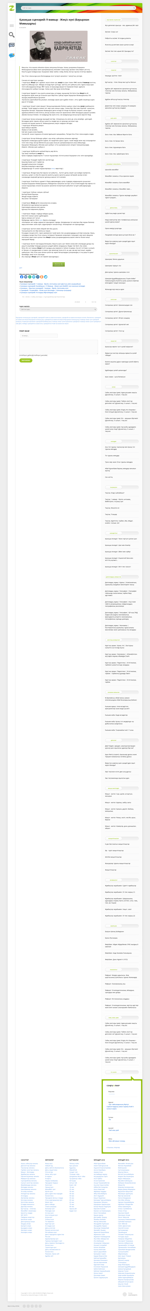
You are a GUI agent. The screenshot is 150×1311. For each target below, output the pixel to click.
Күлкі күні (48, 1185)
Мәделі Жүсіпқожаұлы (126, 1176)
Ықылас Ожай (123, 1284)
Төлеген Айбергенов (125, 1243)
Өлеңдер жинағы (27, 1187)
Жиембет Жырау (100, 1230)
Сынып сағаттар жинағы (30, 1183)
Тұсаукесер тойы (75, 1179)
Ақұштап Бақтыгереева (102, 1168)
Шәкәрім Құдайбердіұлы (127, 1267)
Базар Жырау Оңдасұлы (102, 1206)
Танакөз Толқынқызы (125, 1234)
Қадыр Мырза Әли (100, 1256)
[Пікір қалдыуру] (12, 57)
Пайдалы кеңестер (27, 1217)
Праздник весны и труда (54, 1198)
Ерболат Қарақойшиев (102, 1271)
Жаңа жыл (48, 1163)
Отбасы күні (49, 1219)
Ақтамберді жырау (100, 1174)
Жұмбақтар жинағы (28, 1174)
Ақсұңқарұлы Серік (101, 1176)
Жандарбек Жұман (100, 1226)
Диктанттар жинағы (28, 1166)
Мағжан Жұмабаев (124, 1166)
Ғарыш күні (49, 1187)
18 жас (71, 1187)
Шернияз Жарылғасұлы (126, 1273)
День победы (50, 1204)
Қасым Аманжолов (100, 1262)
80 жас (71, 1206)
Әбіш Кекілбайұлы (100, 1194)
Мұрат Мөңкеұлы (124, 1179)
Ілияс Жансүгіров (124, 1286)
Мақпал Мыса (123, 1172)
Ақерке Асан (98, 1172)
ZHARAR (77, 302)
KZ (23, 297)
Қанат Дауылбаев (100, 1252)
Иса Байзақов (99, 1241)
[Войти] (12, 17)
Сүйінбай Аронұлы (124, 1222)
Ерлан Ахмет (98, 1273)
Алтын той (73, 1183)
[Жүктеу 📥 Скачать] (59, 266)
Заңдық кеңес (26, 1224)
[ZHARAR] (12, 9)
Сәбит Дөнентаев (124, 1226)
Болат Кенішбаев (100, 1213)
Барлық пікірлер (114, 1147)
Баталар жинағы (27, 1200)
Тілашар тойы (74, 1174)
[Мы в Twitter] (32, 1306)
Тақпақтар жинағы (27, 1168)
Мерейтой (73, 1170)
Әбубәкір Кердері (100, 1191)
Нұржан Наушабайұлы (126, 1202)
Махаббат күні (50, 1189)
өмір (41, 220)
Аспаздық (24, 1196)
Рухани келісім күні (52, 1230)
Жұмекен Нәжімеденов (102, 1237)
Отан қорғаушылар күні (53, 1200)
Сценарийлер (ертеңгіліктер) (54, 297)
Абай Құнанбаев (99, 1163)
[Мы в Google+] (36, 1306)
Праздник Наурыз (51, 1183)
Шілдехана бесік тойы (77, 1176)
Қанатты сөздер (26, 1213)
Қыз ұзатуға (73, 1166)
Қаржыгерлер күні (51, 1239)
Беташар (72, 1181)
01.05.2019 (22, 27)
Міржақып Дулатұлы (125, 1194)
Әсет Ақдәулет (99, 1196)
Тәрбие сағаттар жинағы (30, 1170)
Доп (21, 268)
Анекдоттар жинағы (28, 1194)
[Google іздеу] (12, 36)
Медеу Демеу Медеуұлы (126, 1189)
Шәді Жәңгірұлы (124, 1265)
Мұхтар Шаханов (124, 1196)
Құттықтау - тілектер (28, 1209)
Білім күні (48, 1217)
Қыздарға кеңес (26, 1228)
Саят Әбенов (122, 1224)
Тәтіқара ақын (123, 1237)
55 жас (71, 1198)
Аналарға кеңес (26, 1232)
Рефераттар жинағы (28, 1179)
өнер (53, 168)
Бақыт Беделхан (99, 1198)
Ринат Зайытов (123, 1217)
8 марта (48, 1179)
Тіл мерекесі (49, 1222)
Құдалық (72, 1168)
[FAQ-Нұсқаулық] (12, 46)
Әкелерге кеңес (26, 1230)
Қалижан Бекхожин (101, 1260)
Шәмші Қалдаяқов (124, 1269)
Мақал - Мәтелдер (27, 1172)
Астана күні (49, 1213)
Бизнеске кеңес (26, 1219)
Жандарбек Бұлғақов (101, 1224)
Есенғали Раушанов (101, 1267)
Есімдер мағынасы (27, 1204)
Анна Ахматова (99, 1189)
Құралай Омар (99, 1265)
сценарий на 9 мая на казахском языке (56, 323)
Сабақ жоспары (37, 297)
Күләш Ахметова (100, 1249)
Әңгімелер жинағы (27, 1198)
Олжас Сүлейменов (125, 1209)
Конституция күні (51, 1215)
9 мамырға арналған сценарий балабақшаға (36, 321)
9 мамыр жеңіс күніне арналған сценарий (65, 321)
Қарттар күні (49, 1224)
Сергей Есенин (123, 1228)
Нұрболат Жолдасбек (125, 1204)
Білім (27, 297)
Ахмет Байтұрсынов (101, 1166)
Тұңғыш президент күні (53, 1241)
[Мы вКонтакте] (28, 1306)
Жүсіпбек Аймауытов (101, 1239)
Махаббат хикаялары (28, 1211)
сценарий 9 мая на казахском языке (49, 317)
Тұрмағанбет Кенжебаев (127, 1247)
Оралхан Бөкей (123, 1213)
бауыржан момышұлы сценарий (26, 317)
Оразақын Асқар (124, 1215)
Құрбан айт (49, 1256)
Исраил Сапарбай (100, 1245)
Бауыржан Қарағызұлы (102, 1204)
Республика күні (51, 1232)
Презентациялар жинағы (30, 1176)
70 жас (71, 1204)
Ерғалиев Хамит (99, 1275)
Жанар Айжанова (100, 1222)
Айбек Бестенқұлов (101, 1187)
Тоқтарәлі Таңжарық (125, 1241)
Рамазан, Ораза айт (52, 1254)
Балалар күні (49, 1209)
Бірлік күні (49, 1191)
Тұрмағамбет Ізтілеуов (126, 1245)
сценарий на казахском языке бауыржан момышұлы (61, 319)
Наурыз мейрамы (51, 1181)
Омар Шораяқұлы (124, 1206)
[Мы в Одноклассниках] (40, 1306)
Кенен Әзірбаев (99, 1247)
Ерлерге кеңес (26, 1226)
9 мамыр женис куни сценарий (89, 321)
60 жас (71, 1200)
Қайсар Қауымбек (100, 1258)
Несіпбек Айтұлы (124, 1200)
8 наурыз (48, 1176)
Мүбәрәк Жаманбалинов (127, 1183)
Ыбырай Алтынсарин (125, 1282)
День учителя (50, 1228)
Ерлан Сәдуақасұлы (101, 1277)
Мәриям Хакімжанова (126, 1187)
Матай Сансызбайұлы (126, 1174)
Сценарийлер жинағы (29, 1181)
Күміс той (72, 1185)
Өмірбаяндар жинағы (28, 1185)
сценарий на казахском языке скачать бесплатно (78, 317)
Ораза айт (73, 1209)
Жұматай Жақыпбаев (101, 1232)
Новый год (49, 1166)
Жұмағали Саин (99, 1234)
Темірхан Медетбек (125, 1239)
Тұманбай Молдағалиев (126, 1249)
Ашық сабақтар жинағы (29, 1163)
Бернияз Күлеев (99, 1209)
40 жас (71, 1194)
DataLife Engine (33, 1295)
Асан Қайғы (98, 1179)
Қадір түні (73, 1211)
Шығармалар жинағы (28, 1189)
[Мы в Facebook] (24, 1306)
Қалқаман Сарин (100, 1254)
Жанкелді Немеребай (101, 1228)
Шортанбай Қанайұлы (126, 1275)
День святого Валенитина (54, 1168)
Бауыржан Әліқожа (100, 1202)
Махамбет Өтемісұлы (125, 1163)
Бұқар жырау (98, 1215)
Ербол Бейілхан (99, 1269)
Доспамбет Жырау (100, 1217)
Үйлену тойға (74, 1163)
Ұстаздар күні (50, 1226)
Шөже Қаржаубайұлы (125, 1277)
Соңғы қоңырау (50, 1206)
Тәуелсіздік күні (50, 1247)
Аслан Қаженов (99, 1181)
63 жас (71, 1202)
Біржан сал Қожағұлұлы (102, 1211)
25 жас (71, 1189)
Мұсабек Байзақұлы (125, 1181)
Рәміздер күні (50, 1211)
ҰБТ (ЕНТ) (24, 1215)
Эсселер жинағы (27, 1191)
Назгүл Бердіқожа (124, 1198)
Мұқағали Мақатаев (125, 1191)
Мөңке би (121, 1185)
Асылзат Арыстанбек (101, 1185)
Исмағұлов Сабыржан (101, 1243)
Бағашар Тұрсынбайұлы (102, 1200)
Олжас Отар (122, 1211)
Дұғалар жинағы (27, 1206)
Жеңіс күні (49, 1202)
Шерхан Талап (123, 1271)
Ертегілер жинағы (27, 1202)
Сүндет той (73, 1172)
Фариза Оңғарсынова (126, 1280)
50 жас (71, 1196)
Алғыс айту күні (50, 1174)
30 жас (71, 1191)
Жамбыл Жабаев (100, 1219)
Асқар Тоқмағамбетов (101, 1183)
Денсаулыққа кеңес (28, 1222)
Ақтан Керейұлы (100, 1170)
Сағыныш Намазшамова (126, 1219)
